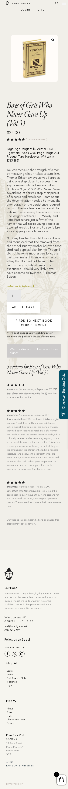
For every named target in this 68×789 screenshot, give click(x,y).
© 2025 (9, 762)
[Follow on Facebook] (7, 654)
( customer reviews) (36, 139)
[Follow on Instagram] (22, 654)
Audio (10, 674)
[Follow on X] (14, 654)
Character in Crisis (16, 719)
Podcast (10, 723)
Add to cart (23, 307)
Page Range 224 (48, 153)
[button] (53, 40)
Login (25, 9)
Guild (9, 716)
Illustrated (12, 681)
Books (9, 671)
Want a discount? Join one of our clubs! (34, 351)
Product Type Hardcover (23, 156)
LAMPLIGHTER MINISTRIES (20, 765)
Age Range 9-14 (25, 149)
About (10, 708)
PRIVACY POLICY (14, 784)
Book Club (29, 153)
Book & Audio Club (16, 678)
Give (41, 9)
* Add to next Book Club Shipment (34, 323)
